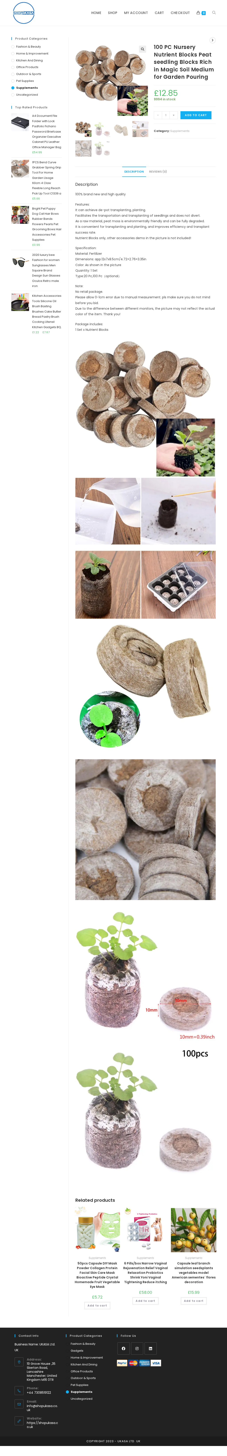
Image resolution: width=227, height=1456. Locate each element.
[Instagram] (137, 1348)
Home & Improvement (32, 53)
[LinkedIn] (151, 1348)
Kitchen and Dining (29, 60)
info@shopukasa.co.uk (42, 1408)
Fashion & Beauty (28, 46)
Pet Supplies (25, 81)
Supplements (180, 131)
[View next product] (212, 40)
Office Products (27, 67)
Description (134, 172)
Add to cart (196, 115)
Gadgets (77, 1351)
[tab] (134, 172)
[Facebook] (123, 1348)
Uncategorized (27, 95)
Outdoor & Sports (28, 74)
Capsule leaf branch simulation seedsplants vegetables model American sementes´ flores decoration (194, 1272)
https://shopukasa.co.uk (42, 1425)
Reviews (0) (158, 172)
